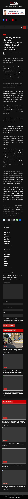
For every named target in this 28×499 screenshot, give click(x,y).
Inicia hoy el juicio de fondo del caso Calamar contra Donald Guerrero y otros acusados (13, 361)
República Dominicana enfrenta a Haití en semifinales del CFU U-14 (14, 455)
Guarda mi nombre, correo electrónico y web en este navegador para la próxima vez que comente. (13, 321)
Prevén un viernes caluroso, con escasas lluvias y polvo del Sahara (14, 477)
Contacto (16, 493)
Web (4, 312)
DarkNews (10, 497)
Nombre (5, 301)
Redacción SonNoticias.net (10, 52)
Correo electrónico (8, 307)
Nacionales (5, 440)
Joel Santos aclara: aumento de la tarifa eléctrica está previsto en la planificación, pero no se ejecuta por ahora (14, 412)
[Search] (21, 27)
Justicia (4, 34)
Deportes (4, 461)
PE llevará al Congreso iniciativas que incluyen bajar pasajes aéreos (7, 257)
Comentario (6, 282)
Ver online (24, 27)
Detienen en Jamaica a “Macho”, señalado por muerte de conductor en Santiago (13, 340)
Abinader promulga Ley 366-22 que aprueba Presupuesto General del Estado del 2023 (7, 235)
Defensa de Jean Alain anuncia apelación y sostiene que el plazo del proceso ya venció (13, 383)
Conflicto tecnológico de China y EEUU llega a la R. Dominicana (14, 434)
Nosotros (11, 493)
